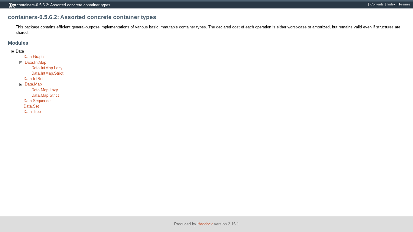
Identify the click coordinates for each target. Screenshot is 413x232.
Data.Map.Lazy (44, 90)
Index (391, 4)
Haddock (205, 224)
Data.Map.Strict (45, 95)
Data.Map (33, 84)
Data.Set (31, 106)
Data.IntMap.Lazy (47, 68)
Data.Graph (34, 56)
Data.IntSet (34, 78)
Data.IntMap (35, 62)
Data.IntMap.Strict (47, 73)
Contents (377, 4)
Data (20, 51)
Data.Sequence (37, 100)
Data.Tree (32, 111)
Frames (405, 4)
